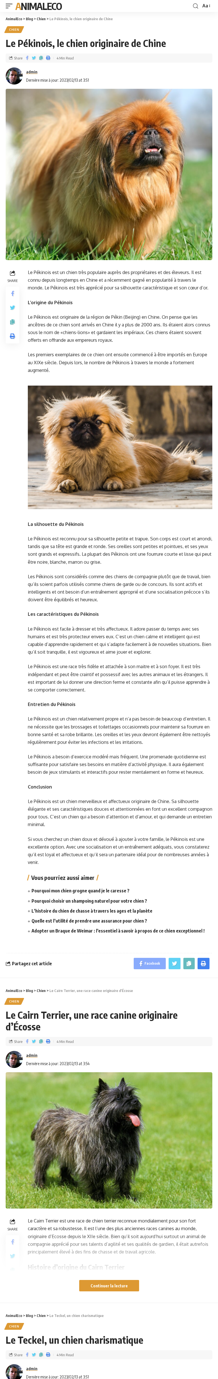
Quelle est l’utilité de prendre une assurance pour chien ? (89, 921)
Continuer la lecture (109, 1285)
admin (31, 71)
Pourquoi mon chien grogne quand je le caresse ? (80, 891)
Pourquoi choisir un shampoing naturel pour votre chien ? (89, 901)
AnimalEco (38, 6)
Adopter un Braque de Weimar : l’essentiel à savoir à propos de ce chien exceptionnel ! (118, 931)
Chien (14, 29)
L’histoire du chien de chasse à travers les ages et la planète (92, 911)
